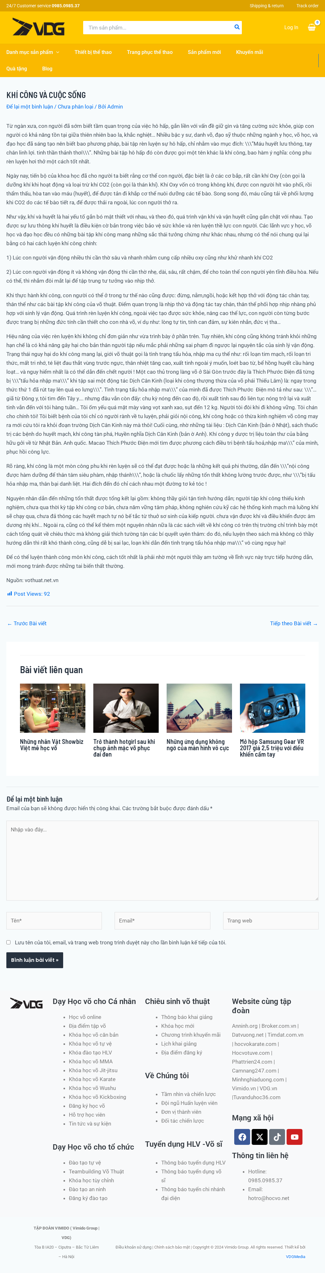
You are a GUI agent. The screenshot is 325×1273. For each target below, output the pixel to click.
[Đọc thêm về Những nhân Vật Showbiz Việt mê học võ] (52, 708)
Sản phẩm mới (204, 52)
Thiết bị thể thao (93, 52)
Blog (47, 69)
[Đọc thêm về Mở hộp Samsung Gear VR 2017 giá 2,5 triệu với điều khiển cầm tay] (272, 708)
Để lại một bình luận (29, 106)
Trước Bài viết (27, 623)
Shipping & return (267, 5)
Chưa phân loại (75, 106)
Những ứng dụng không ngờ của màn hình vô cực (198, 744)
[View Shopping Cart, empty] (312, 27)
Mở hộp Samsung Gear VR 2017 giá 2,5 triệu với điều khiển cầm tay (272, 748)
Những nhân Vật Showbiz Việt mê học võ (51, 744)
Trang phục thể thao (150, 52)
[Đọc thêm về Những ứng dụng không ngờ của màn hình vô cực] (199, 708)
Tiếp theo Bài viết (294, 623)
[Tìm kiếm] (237, 27)
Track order (307, 5)
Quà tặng (16, 69)
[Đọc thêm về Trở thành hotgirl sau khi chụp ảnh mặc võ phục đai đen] (126, 708)
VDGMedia (295, 1256)
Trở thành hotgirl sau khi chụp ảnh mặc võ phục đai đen (124, 748)
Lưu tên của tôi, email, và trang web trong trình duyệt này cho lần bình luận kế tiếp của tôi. (120, 942)
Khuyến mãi (249, 52)
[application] (56, 52)
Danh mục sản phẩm (29, 52)
